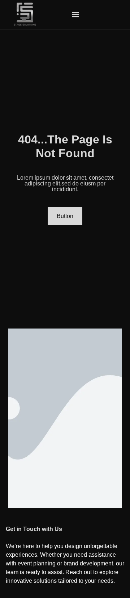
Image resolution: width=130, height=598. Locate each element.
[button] (75, 15)
